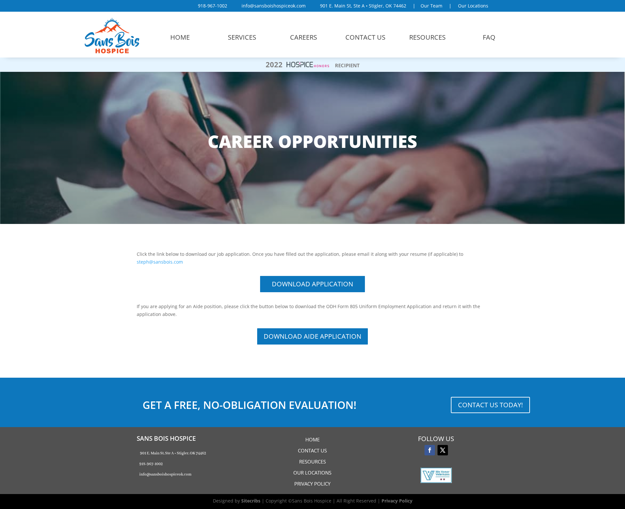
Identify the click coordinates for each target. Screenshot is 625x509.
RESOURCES (312, 461)
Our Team (431, 6)
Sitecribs (250, 501)
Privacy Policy (397, 501)
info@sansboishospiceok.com (272, 6)
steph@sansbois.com (160, 262)
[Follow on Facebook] (429, 450)
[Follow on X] (443, 450)
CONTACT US (312, 450)
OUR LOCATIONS (312, 472)
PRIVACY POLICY (312, 483)
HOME (312, 439)
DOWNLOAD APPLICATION (312, 284)
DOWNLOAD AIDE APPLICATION (312, 336)
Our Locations (473, 6)
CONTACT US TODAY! (490, 404)
